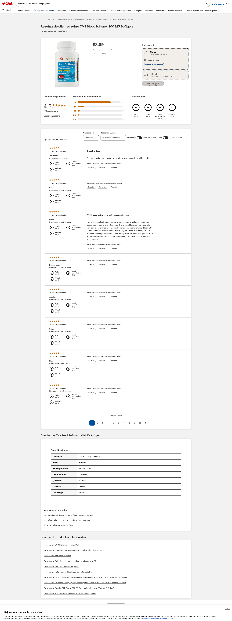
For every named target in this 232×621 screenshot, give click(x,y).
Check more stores (154, 64)
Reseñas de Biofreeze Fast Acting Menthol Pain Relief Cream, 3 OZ (73, 550)
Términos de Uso (166, 618)
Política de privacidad (150, 618)
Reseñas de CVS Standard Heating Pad (61, 544)
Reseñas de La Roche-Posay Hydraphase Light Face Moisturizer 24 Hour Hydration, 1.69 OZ (85, 582)
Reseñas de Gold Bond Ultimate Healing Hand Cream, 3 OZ (70, 561)
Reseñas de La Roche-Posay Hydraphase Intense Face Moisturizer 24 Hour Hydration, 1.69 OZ (86, 577)
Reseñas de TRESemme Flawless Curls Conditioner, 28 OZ (70, 593)
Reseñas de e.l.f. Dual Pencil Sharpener (61, 566)
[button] (139, 137)
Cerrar (227, 609)
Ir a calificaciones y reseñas (53, 31)
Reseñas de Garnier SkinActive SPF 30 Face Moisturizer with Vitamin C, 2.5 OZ (79, 588)
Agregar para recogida (153, 84)
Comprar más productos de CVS (58, 525)
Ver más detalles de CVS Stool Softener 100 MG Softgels (69, 520)
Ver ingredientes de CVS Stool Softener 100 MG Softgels (68, 515)
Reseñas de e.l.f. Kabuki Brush (57, 555)
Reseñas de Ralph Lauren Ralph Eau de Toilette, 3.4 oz (68, 571)
